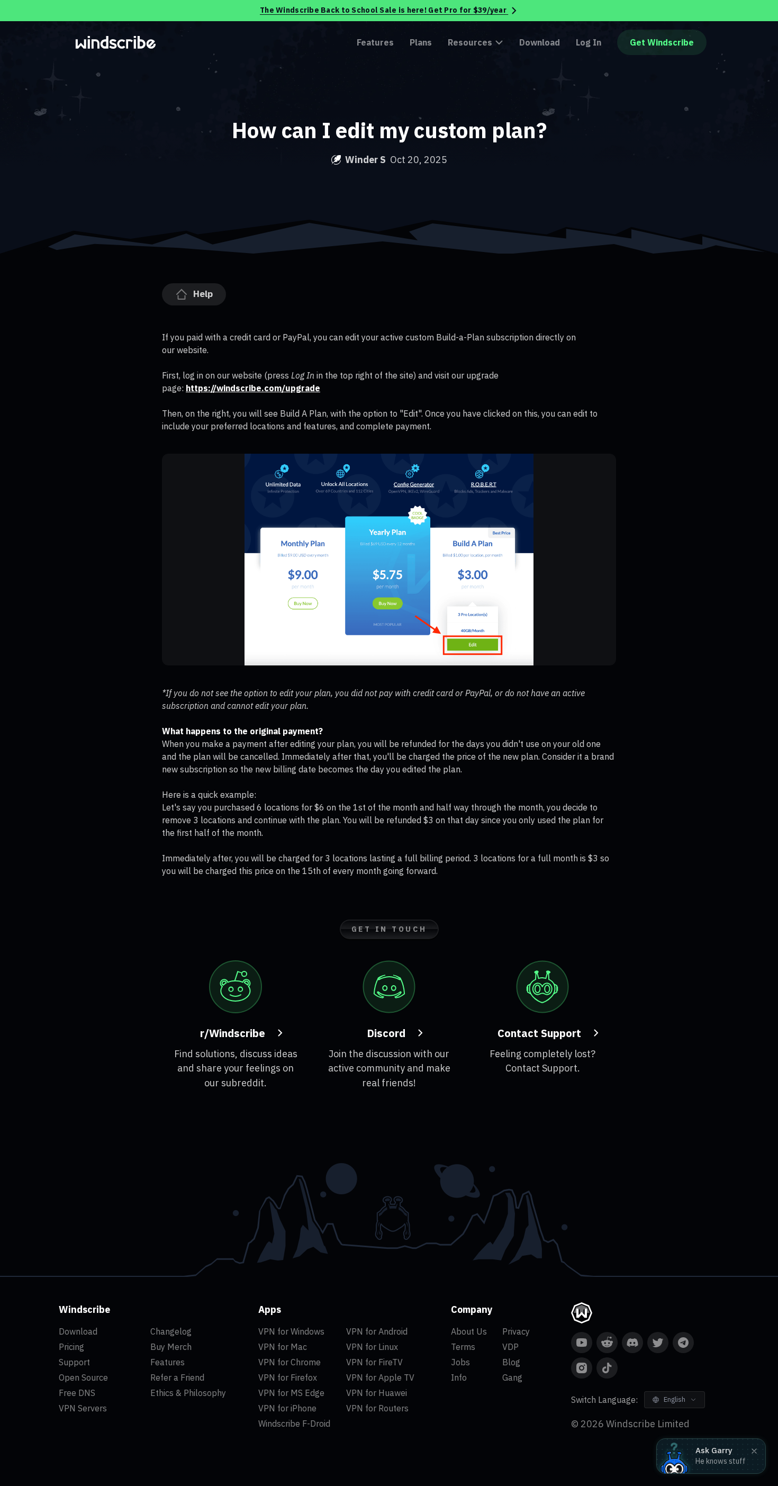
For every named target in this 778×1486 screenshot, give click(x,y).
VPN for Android (377, 1331)
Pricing (71, 1346)
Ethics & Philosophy (188, 1393)
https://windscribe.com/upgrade (253, 388)
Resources (470, 42)
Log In (588, 42)
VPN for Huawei (376, 1393)
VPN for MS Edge (291, 1393)
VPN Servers (83, 1408)
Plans (421, 42)
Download (539, 42)
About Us (469, 1331)
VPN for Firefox (287, 1377)
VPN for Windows (291, 1331)
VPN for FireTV (374, 1362)
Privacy (516, 1331)
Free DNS (77, 1393)
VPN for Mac (282, 1346)
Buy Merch (171, 1346)
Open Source (83, 1377)
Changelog (171, 1331)
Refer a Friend (177, 1377)
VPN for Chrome (289, 1362)
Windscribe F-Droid (294, 1423)
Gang (512, 1377)
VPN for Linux (372, 1346)
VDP (510, 1346)
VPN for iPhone (287, 1408)
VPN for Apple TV (380, 1377)
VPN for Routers (377, 1408)
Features (375, 42)
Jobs (460, 1362)
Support (74, 1362)
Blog (511, 1362)
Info (459, 1377)
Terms (463, 1346)
